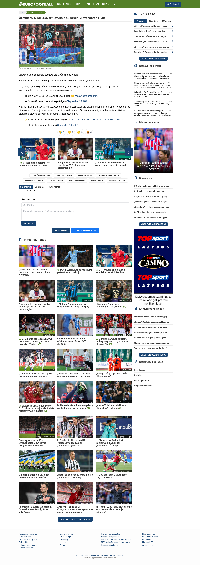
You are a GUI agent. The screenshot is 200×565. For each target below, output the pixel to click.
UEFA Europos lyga (64, 175)
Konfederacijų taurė (109, 545)
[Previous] (21, 152)
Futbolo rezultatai (26, 548)
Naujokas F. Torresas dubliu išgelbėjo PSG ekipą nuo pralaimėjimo (164, 52)
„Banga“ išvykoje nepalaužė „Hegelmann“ (153, 322)
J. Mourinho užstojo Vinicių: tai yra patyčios (154, 36)
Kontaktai (79, 555)
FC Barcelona (148, 539)
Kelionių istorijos (142, 380)
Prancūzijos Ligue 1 (77, 180)
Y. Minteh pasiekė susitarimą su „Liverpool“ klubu (157, 101)
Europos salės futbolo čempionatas (116, 539)
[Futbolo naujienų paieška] (115, 4)
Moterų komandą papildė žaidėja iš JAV (152, 343)
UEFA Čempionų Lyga (41, 175)
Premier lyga (65, 537)
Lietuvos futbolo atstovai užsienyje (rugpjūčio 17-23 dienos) (161, 217)
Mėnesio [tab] (166, 21)
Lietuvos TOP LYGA (117, 180)
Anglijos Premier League (109, 175)
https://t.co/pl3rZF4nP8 (86, 96)
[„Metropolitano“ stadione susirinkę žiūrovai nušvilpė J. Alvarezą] (153, 150)
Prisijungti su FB (86, 230)
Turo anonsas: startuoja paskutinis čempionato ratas (158, 348)
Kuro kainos (139, 370)
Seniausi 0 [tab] (55, 187)
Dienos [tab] (140, 21)
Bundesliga (64, 539)
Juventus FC (147, 545)
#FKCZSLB (78, 119)
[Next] (129, 152)
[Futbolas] (22, 12)
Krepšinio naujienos (143, 386)
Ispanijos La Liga (56, 180)
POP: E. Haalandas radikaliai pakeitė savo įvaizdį (156, 186)
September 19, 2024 (77, 101)
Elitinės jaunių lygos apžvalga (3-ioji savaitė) (154, 338)
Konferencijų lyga (85, 175)
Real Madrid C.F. (149, 534)
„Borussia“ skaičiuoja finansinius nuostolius (154, 47)
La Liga (63, 542)
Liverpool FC (147, 542)
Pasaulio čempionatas (110, 534)
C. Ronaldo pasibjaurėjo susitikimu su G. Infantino (157, 191)
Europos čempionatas (110, 537)
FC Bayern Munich (150, 537)
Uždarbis (138, 375)
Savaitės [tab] (153, 21)
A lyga (62, 545)
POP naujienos (25, 537)
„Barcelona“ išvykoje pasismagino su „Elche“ (155, 207)
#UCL (89, 119)
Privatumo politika (108, 555)
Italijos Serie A (97, 180)
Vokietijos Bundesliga (34, 180)
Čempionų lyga (66, 534)
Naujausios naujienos (28, 534)
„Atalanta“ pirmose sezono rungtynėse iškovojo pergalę (159, 202)
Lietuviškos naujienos (28, 539)
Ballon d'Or (23, 542)
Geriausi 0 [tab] (25, 187)
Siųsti (27, 223)
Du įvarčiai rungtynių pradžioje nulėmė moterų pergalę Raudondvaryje (166, 332)
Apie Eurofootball (92, 555)
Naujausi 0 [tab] (40, 187)
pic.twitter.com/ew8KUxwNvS (107, 119)
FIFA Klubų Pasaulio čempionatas (115, 542)
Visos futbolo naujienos (75, 519)
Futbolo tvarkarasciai (28, 545)
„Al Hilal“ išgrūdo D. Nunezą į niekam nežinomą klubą (159, 26)
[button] (106, 4)
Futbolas (120, 555)
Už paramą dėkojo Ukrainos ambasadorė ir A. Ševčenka (159, 327)
